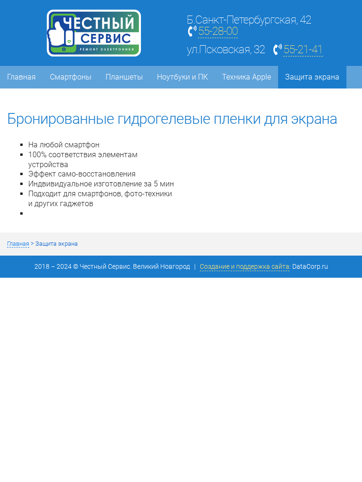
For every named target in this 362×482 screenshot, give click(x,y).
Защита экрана (312, 76)
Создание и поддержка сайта (244, 267)
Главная (21, 76)
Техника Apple (246, 76)
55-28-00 (218, 31)
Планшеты (124, 76)
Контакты (24, 99)
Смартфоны (70, 76)
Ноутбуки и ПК (182, 76)
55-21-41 (303, 49)
